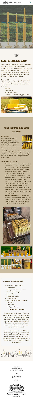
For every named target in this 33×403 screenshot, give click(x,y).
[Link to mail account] (17, 380)
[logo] (12, 2)
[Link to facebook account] (15, 380)
